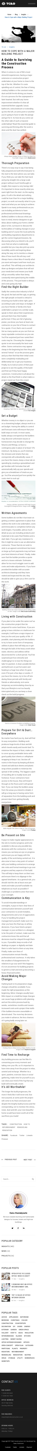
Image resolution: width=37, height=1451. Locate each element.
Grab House (31, 725)
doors (19, 1326)
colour (24, 1320)
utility (20, 1358)
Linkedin (29, 1135)
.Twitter (15, 1447)
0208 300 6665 (8, 1393)
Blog (16, 14)
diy (14, 1326)
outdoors (29, 1345)
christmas (15, 1320)
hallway (5, 1333)
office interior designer (11, 1342)
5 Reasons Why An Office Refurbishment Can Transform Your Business (23, 1285)
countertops (20, 1323)
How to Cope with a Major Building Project (18, 52)
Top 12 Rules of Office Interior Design (21, 1296)
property (23, 1348)
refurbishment (8, 1127)
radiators (6, 1352)
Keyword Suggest (30, 1049)
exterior (5, 1330)
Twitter (21, 1135)
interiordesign (8, 1336)
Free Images (31, 410)
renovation (7, 1130)
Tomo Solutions (18, 1443)
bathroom (24, 1317)
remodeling (22, 1127)
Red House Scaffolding (28, 611)
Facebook (13, 1135)
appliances (13, 1317)
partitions (6, 1348)
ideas (20, 1333)
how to (27, 1124)
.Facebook (7, 1447)
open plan (19, 1345)
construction (16, 1124)
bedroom (5, 1320)
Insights (23, 14)
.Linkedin (21, 1447)
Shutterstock (31, 158)
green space (24, 1330)
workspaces (30, 1358)
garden (14, 1330)
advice (4, 1317)
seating (28, 1355)
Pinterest (5, 1139)
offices (26, 1342)
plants (15, 1348)
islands (19, 1336)
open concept (7, 1345)
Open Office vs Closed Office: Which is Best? (21, 1275)
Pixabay (33, 830)
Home (9, 14)
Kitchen (27, 1336)
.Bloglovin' (29, 1447)
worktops (6, 1361)
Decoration (6, 1326)
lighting (5, 1339)
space (4, 1358)
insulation (29, 1333)
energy (27, 1326)
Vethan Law (33, 507)
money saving (16, 1339)
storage (11, 1358)
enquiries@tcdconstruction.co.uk (12, 1417)
